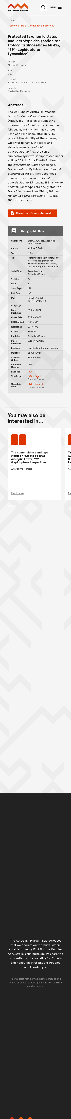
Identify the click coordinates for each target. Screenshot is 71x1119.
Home (11, 20)
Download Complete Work (34, 213)
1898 (30, 371)
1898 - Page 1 (34, 376)
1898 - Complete (36, 383)
